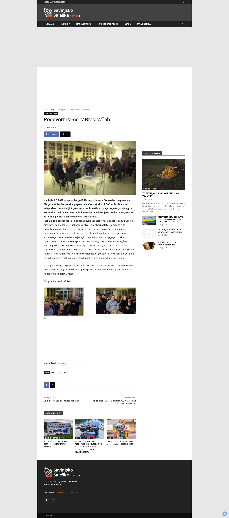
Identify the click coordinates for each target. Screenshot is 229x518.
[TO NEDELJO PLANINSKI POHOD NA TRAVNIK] (163, 174)
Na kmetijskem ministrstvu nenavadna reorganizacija (170, 231)
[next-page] (148, 255)
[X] (183, 2)
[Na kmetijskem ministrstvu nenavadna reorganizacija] (149, 233)
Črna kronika (144, 24)
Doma (46, 110)
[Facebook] (179, 2)
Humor (127, 24)
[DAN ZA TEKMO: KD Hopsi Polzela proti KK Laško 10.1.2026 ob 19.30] (121, 429)
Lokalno (50, 24)
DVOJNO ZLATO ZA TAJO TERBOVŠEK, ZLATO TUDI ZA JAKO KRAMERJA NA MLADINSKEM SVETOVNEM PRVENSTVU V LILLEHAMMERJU (88, 446)
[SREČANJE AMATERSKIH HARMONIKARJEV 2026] (149, 246)
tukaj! (64, 363)
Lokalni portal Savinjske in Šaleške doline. (60, 481)
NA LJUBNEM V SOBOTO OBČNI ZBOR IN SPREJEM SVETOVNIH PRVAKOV (56, 444)
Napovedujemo (84, 24)
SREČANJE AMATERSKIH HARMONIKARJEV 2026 (167, 243)
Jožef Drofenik (63, 372)
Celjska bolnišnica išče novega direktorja (61, 401)
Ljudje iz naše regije (108, 24)
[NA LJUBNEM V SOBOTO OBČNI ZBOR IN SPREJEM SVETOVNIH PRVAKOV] (58, 429)
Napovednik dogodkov (152, 189)
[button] (182, 24)
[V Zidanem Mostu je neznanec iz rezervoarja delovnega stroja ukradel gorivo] (149, 220)
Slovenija (65, 24)
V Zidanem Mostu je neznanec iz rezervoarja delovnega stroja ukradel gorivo (171, 219)
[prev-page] (144, 255)
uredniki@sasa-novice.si (68, 492)
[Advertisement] (114, 47)
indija (53, 372)
